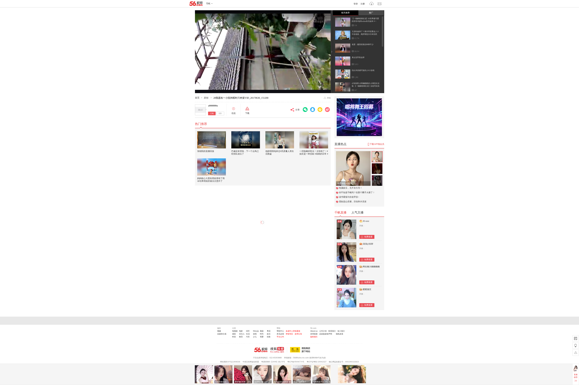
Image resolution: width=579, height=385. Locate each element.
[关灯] (575, 345)
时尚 (262, 334)
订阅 (212, 113)
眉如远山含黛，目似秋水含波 (352, 201)
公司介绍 (323, 331)
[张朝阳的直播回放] (211, 139)
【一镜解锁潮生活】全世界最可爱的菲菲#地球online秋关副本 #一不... (365, 21)
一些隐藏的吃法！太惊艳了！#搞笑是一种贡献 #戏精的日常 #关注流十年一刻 (313, 154)
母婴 (262, 337)
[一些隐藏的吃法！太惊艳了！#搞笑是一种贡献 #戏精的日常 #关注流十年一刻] (313, 139)
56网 (260, 350)
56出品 (256, 331)
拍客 (269, 337)
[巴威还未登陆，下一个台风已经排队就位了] (245, 139)
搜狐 (300, 349)
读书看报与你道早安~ (349, 197)
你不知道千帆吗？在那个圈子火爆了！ (357, 192)
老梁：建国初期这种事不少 (362, 44)
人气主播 (357, 212)
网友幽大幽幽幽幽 (371, 267)
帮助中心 (280, 331)
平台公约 (280, 337)
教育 (241, 337)
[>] (371, 4)
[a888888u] (200, 109)
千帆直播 (340, 212)
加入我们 (341, 331)
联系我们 (332, 331)
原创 (206, 98)
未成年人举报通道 (293, 331)
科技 (234, 337)
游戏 (255, 334)
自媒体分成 (221, 334)
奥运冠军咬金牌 (358, 57)
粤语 (269, 331)
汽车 (248, 337)
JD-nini (366, 221)
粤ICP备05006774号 (295, 362)
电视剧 (235, 331)
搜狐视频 (278, 349)
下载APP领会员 (377, 144)
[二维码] (575, 338)
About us (314, 331)
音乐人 (242, 334)
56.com (195, 4)
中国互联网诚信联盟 (251, 362)
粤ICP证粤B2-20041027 (316, 362)
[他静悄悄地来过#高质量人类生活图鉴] (279, 139)
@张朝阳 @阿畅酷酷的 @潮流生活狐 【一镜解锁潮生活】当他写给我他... (365, 86)
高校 (262, 331)
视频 (219, 331)
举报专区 (289, 334)
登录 (356, 4)
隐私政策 (339, 334)
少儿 (255, 337)
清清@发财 (368, 244)
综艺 (248, 331)
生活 (248, 334)
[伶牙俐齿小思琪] (353, 153)
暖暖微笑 (367, 289)
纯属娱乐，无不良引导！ (350, 188)
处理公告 (298, 334)
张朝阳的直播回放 (205, 151)
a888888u (213, 105)
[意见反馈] (575, 352)
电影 (241, 331)
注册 (363, 4)
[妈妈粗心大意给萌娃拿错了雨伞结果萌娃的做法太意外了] (211, 167)
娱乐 (269, 334)
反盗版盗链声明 (325, 334)
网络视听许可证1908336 (230, 362)
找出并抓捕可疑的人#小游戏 (363, 70)
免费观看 (368, 237)
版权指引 (314, 337)
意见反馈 (280, 334)
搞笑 (234, 334)
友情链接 (314, 334)
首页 (197, 98)
